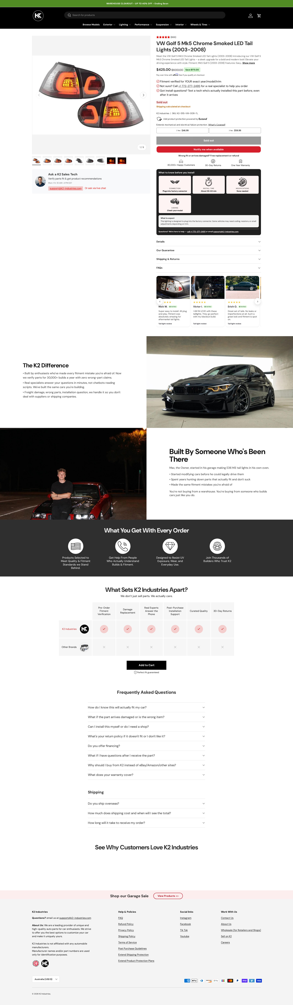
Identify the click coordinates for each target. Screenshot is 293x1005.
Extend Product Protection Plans (136, 960)
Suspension (162, 24)
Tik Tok (184, 930)
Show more (248, 63)
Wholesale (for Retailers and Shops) (241, 930)
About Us (226, 924)
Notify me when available (209, 149)
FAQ (120, 918)
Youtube (184, 936)
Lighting (123, 24)
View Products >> (168, 896)
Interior (179, 24)
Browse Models (91, 24)
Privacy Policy (126, 930)
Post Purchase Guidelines (132, 948)
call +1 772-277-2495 (196, 231)
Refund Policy (126, 924)
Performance (142, 24)
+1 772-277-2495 (189, 86)
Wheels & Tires (198, 24)
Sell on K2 (226, 936)
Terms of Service (127, 942)
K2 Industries (162, 113)
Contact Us (227, 918)
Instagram (185, 918)
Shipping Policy (126, 936)
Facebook (185, 924)
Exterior (107, 24)
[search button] (67, 15)
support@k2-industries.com (65, 188)
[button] (259, 15)
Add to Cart (146, 665)
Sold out (209, 140)
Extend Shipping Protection (133, 954)
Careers (225, 942)
